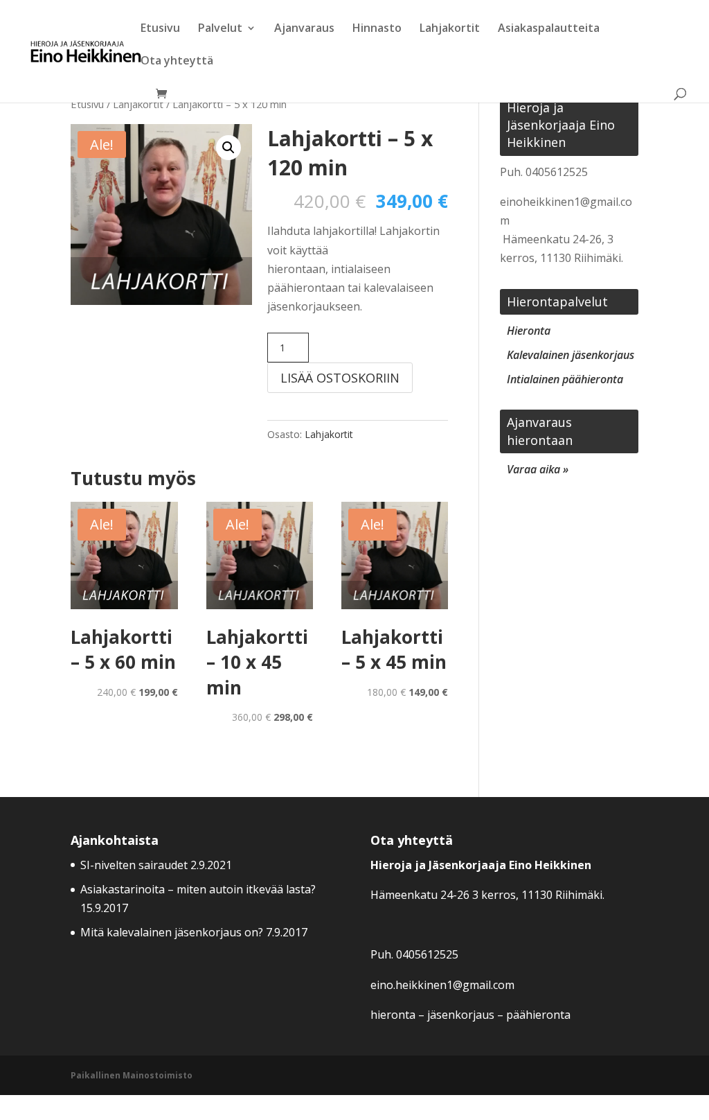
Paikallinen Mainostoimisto (131, 1075)
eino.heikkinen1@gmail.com (442, 984)
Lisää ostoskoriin (340, 377)
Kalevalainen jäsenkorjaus (570, 354)
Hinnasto (377, 29)
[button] (228, 147)
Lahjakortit (450, 29)
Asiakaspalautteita (549, 29)
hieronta (392, 1014)
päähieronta (538, 1014)
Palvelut (220, 29)
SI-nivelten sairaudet (134, 865)
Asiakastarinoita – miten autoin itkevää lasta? (199, 889)
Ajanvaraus (304, 29)
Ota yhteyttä (177, 61)
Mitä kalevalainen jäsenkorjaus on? (171, 932)
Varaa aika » (537, 469)
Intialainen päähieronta (565, 379)
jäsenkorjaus (460, 1014)
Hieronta (528, 330)
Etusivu (160, 29)
